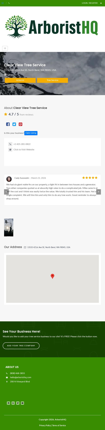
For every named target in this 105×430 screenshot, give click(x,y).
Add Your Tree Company (21, 345)
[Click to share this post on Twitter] (14, 124)
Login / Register (89, 3)
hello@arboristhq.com (20, 377)
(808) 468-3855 (17, 373)
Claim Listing (31, 133)
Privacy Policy (45, 426)
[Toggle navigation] (5, 48)
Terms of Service (59, 426)
